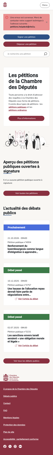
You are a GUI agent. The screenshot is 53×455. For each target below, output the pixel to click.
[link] (26, 239)
